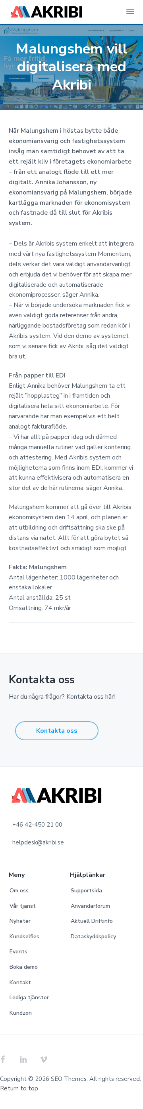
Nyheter (20, 921)
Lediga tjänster (29, 997)
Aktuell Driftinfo (92, 921)
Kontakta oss (56, 730)
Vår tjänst (23, 906)
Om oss (19, 890)
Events (18, 951)
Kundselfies (24, 936)
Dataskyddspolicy (93, 936)
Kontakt (20, 982)
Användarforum (90, 906)
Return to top (19, 1088)
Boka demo (24, 967)
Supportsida (86, 890)
